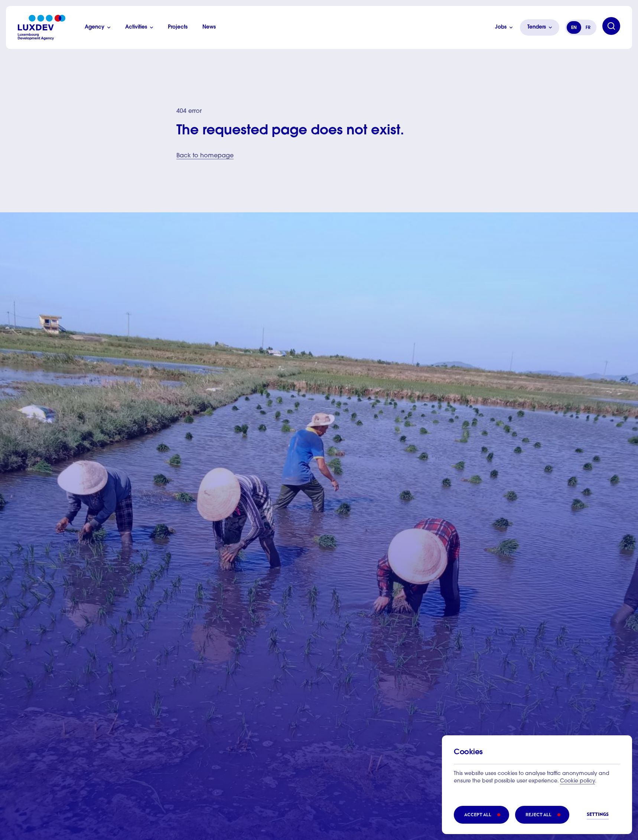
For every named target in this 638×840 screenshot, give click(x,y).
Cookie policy (577, 781)
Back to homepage (205, 156)
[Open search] (611, 26)
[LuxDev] (41, 27)
